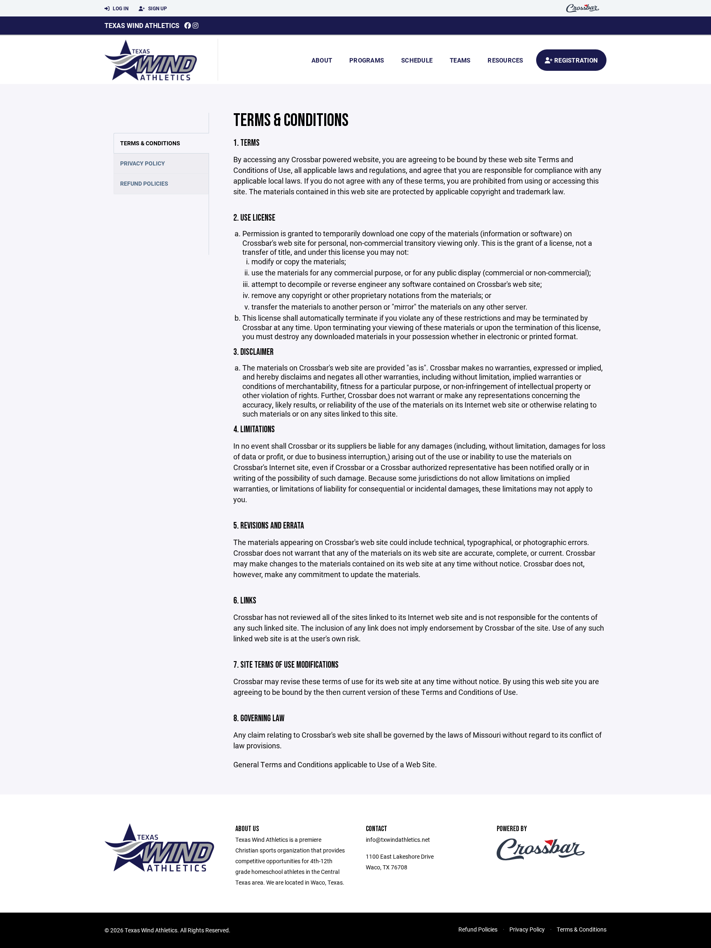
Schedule (416, 60)
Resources (505, 60)
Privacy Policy (142, 163)
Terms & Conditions (150, 143)
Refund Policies (144, 183)
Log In (120, 8)
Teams (460, 60)
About (321, 60)
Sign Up (157, 8)
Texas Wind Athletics (142, 25)
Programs (366, 60)
